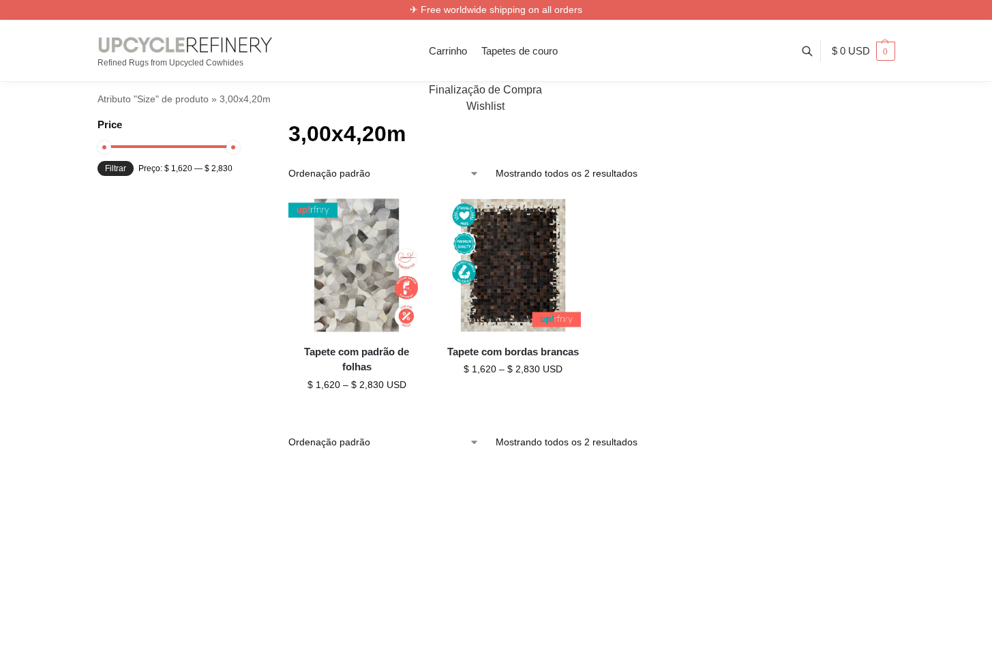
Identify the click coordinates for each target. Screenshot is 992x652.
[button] (863, 51)
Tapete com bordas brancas (513, 351)
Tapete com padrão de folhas (356, 359)
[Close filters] (236, 126)
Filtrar (115, 168)
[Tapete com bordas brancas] (513, 265)
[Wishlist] (404, 217)
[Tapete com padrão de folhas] (356, 265)
